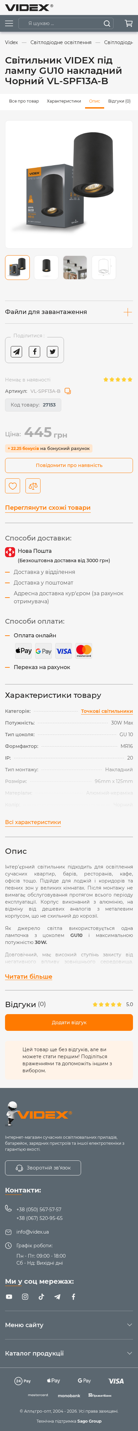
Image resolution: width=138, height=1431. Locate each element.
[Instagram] (25, 1297)
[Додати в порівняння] (33, 485)
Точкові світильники (107, 711)
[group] (69, 184)
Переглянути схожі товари (48, 507)
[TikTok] (41, 1297)
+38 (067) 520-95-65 (39, 1218)
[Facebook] (73, 1297)
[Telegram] (57, 1297)
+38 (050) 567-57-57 (38, 1210)
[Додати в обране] (12, 485)
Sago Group (89, 1421)
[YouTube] (9, 1297)
